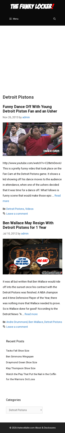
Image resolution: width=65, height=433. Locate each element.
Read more (31, 314)
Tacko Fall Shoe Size (17, 350)
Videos (29, 208)
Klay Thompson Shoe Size (20, 368)
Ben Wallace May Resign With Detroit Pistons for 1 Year (28, 225)
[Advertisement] (32, 58)
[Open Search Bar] (54, 19)
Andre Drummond (17, 322)
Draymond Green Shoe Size (21, 362)
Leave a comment (17, 213)
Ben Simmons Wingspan (20, 356)
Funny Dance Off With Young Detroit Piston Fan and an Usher (30, 109)
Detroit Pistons (15, 208)
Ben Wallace (36, 322)
